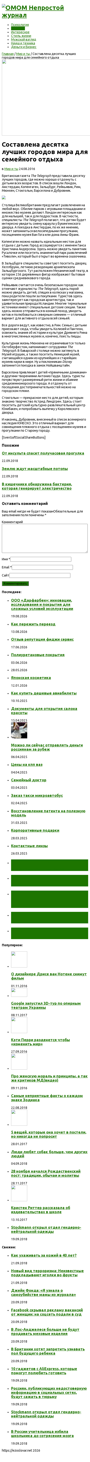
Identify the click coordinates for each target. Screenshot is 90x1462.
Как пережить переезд (33, 624)
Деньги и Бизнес (23, 47)
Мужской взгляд (23, 39)
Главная (8, 54)
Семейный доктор (28, 780)
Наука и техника (23, 43)
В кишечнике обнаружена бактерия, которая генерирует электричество (37, 486)
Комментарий (12, 522)
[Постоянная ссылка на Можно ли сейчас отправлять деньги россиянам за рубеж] (19, 737)
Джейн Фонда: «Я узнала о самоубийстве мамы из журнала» (43, 1292)
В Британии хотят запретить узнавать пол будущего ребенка (48, 1351)
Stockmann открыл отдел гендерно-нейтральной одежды (46, 1229)
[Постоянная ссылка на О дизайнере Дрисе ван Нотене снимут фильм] (19, 966)
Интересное (20, 32)
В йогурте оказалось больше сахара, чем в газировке (46, 917)
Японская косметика (31, 678)
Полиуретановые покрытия (38, 655)
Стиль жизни (21, 36)
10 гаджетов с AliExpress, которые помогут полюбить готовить (44, 1371)
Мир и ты (18, 28)
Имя (5, 559)
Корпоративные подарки (35, 830)
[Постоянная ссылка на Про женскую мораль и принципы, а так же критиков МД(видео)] (19, 1068)
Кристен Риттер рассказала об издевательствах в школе (40, 1210)
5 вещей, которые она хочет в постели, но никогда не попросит (48, 1134)
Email (5, 567)
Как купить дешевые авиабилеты (44, 693)
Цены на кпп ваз (26, 764)
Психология (20, 25)
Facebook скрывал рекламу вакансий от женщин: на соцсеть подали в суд (47, 1312)
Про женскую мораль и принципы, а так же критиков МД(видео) (49, 1078)
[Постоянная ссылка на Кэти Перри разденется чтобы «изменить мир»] (19, 1032)
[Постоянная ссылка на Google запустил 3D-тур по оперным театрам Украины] (19, 996)
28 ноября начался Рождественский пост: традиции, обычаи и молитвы (46, 1173)
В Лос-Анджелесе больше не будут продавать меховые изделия (45, 1331)
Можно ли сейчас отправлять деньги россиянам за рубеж (47, 747)
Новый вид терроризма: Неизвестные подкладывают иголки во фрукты (47, 1273)
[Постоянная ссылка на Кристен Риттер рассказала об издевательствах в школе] (19, 1200)
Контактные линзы (29, 846)
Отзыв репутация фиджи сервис (42, 639)
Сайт (5, 575)
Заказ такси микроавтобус (37, 795)
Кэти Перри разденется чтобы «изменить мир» (40, 1042)
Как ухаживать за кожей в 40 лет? (44, 1255)
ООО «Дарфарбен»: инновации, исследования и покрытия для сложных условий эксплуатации (42, 604)
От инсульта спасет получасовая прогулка (43, 453)
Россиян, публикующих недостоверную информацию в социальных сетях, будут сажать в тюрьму (49, 1392)
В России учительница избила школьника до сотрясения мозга (42, 1433)
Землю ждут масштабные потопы (35, 469)
